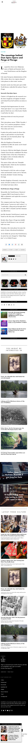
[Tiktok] (11, 305)
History (11, 249)
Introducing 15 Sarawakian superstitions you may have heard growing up (13, 453)
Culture (3, 52)
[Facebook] (6, 244)
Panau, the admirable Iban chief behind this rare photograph (13, 377)
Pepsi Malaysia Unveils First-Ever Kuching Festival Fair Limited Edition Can (17, 330)
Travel (2, 694)
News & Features (4, 691)
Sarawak (22, 249)
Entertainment (3, 682)
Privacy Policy (10, 671)
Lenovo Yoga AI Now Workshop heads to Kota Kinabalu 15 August (17, 321)
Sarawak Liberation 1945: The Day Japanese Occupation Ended (13, 618)
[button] (25, 275)
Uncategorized (4, 696)
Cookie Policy (3, 671)
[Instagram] (15, 259)
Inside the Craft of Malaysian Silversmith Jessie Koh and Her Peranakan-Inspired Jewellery (14, 729)
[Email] (22, 244)
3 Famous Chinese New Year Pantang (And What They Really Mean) (13, 737)
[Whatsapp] (19, 244)
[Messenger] (9, 244)
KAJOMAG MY (4, 687)
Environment (3, 684)
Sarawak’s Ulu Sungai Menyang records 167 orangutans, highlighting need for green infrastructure (16, 314)
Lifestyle (2, 689)
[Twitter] (12, 244)
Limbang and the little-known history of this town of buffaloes (12, 401)
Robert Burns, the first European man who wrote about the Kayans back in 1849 (12, 428)
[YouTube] (11, 259)
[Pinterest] (15, 244)
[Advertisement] (14, 18)
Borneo (5, 249)
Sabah (16, 249)
